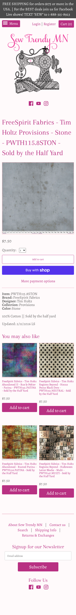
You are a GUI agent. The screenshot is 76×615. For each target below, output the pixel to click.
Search (23, 530)
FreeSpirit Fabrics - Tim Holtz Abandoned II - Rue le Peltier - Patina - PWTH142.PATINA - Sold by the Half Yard (19, 386)
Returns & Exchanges (38, 535)
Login (36, 23)
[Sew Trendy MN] (38, 63)
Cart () (66, 23)
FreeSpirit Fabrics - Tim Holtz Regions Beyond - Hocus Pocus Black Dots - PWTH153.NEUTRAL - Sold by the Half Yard (56, 387)
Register (50, 23)
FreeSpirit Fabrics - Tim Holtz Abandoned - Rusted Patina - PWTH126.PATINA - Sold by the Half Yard (19, 468)
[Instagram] (46, 104)
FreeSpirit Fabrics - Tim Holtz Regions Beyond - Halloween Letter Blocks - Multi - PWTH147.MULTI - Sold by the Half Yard (56, 470)
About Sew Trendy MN (25, 524)
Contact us (57, 524)
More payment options (38, 281)
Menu (13, 23)
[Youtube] (38, 104)
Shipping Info (45, 530)
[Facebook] (31, 104)
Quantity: (9, 250)
